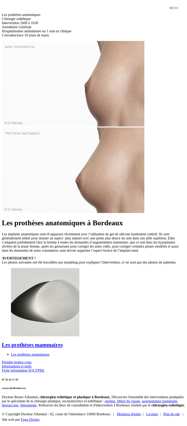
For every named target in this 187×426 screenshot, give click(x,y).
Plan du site (171, 414)
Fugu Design (30, 419)
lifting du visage (128, 401)
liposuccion (10, 405)
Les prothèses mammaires (32, 345)
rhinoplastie (28, 405)
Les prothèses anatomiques (30, 354)
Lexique (152, 414)
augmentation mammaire (159, 401)
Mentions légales (129, 414)
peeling (110, 401)
